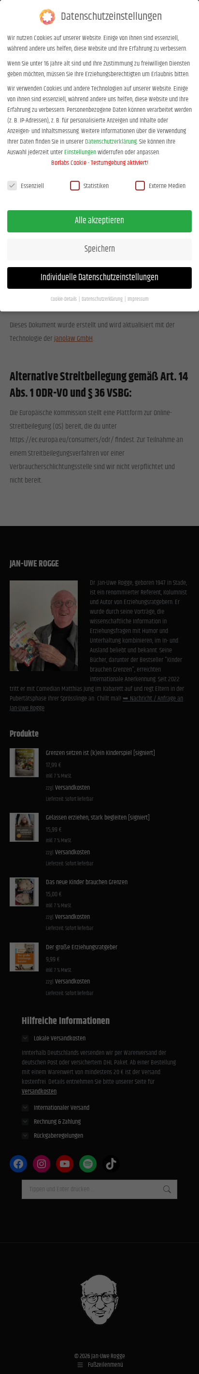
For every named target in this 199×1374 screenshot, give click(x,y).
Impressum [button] (138, 299)
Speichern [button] (100, 249)
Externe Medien (167, 186)
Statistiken (96, 186)
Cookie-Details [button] (64, 299)
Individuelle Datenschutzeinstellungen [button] (99, 277)
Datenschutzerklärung (111, 141)
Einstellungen (80, 152)
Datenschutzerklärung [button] (103, 299)
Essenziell (32, 186)
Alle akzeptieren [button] (99, 221)
